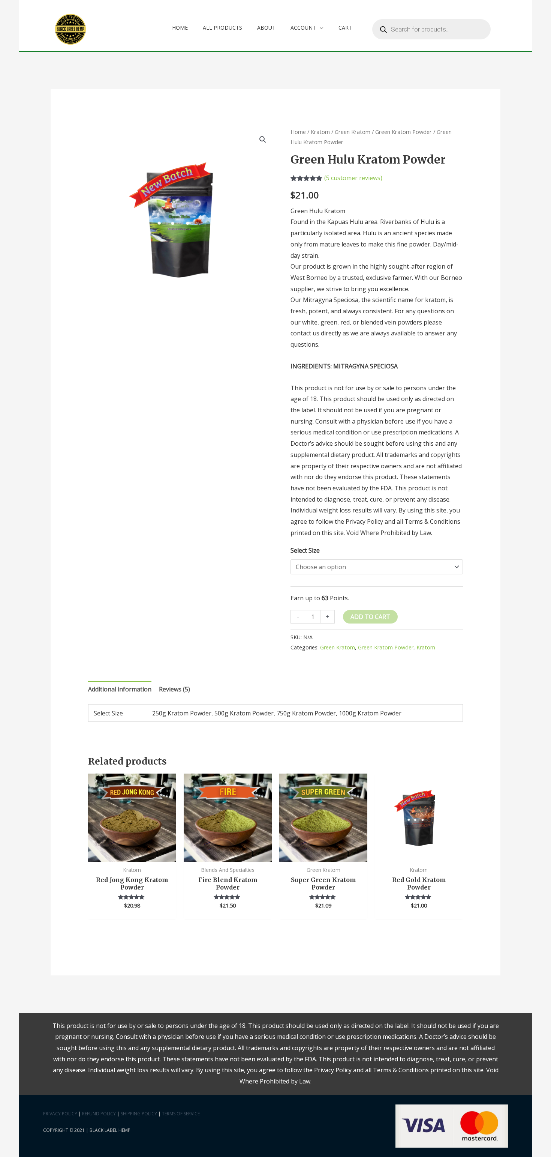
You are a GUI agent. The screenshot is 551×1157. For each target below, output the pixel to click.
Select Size (305, 550)
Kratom (320, 131)
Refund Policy (99, 1113)
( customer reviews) (353, 178)
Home (298, 131)
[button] (263, 139)
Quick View (132, 855)
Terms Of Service (181, 1113)
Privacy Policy (60, 1113)
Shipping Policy (139, 1113)
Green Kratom (352, 131)
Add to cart (370, 617)
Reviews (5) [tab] (174, 689)
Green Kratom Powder (403, 131)
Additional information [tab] (119, 689)
